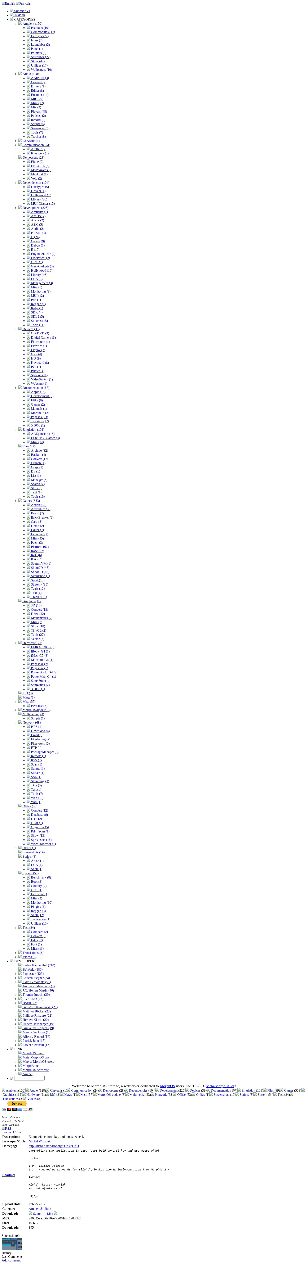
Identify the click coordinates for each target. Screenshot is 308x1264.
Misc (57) (28, 701)
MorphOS (167, 1086)
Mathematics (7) (41, 618)
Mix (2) (35, 107)
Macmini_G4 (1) (41, 660)
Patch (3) (36, 542)
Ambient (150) (32, 23)
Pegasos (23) (39, 417)
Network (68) (31, 722)
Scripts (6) (37, 124)
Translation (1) (40, 919)
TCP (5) (36, 785)
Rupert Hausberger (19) (38, 1024)
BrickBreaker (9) (41, 517)
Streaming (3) (39, 781)
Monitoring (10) (41, 902)
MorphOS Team (33, 1053)
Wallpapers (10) (41, 69)
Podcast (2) (38, 115)
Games (288, 1090)
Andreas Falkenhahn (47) (39, 986)
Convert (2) (38, 82)
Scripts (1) (37, 718)
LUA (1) (36, 865)
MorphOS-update (109, 1094)
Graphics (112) (32, 601)
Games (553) (31, 500)
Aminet (27, 1074)
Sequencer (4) (39, 128)
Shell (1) (36, 869)
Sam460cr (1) (39, 680)
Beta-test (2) (38, 706)
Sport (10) (37, 580)
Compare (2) (39, 932)
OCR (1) (36, 823)
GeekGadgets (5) (42, 266)
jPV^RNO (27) (32, 999)
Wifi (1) (35, 802)
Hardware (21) (32, 643)
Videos (31, 1099)
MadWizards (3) (41, 170)
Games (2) (37, 404)
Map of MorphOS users (38, 1061)
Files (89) (28, 446)
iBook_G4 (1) (40, 651)
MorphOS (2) (39, 413)
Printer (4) (37, 371)
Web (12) (36, 798)
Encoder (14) (39, 94)
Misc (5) (36, 287)
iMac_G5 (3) (39, 655)
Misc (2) (36, 898)
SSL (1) (35, 777)
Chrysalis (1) (31, 141)
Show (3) (36, 488)
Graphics (8, 1094)
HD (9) (35, 358)
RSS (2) (36, 760)
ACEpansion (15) (42, 433)
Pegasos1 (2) (39, 664)
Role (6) (36, 555)
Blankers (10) (39, 28)
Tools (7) (36, 132)
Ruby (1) (36, 308)
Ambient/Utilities (40, 1208)
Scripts (244, 1094)
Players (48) (38, 111)
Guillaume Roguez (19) (38, 1028)
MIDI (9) (36, 99)
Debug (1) (37, 245)
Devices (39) (31, 329)
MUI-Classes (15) (42, 203)
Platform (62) (39, 547)
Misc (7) (36, 622)
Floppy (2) (37, 350)
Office (181, 1094)
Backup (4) (38, 454)
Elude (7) (36, 161)
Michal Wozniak (39, 1141)
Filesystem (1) (40, 341)
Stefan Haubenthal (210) (38, 965)
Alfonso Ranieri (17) (36, 1036)
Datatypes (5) (39, 187)
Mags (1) (28, 697)
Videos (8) (29, 957)
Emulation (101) (33, 429)
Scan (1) (36, 764)
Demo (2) (37, 526)
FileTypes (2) (39, 36)
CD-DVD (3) (39, 333)
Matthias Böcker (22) (36, 1011)
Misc (83, 1094)
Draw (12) (37, 613)
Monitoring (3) (40, 291)
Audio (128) (30, 74)
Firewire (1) (38, 346)
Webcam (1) (38, 383)
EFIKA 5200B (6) (42, 647)
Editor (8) (37, 90)
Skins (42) (37, 61)
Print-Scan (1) (39, 831)
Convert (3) (38, 936)
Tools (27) (37, 634)
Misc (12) (37, 103)
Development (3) (41, 396)
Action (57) (38, 505)
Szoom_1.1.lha (12, 1132)
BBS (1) (36, 726)
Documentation (221, 1090)
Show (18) (37, 626)
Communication (81, 1090)
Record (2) (37, 120)
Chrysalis (56, 1090)
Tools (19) (37, 496)
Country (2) (38, 886)
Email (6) (36, 735)
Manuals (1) (38, 408)
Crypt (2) (36, 467)
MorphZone (30, 1065)
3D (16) (35, 605)
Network (161, 1094)
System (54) (30, 873)
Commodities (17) (42, 32)
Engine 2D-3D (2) (42, 254)
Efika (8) (36, 400)
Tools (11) (37, 325)
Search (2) (37, 484)
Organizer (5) (39, 827)
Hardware (33, 1094)
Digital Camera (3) (43, 337)
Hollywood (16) (41, 270)
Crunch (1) (37, 463)
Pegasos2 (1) (39, 668)
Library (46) (38, 274)
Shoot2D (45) (39, 567)
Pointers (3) (38, 53)
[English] (8, 3)
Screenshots (221, 1094)
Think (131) (38, 597)
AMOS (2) (37, 216)
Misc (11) (37, 948)
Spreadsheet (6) (41, 839)
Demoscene (110, 1090)
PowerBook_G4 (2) (43, 672)
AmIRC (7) (38, 149)
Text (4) (35, 593)
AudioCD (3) (39, 78)
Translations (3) (32, 952)
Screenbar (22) (40, 57)
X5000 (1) (37, 425)
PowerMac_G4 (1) (43, 676)
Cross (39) (37, 241)
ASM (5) (36, 224)
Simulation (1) (40, 576)
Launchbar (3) (40, 44)
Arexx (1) (37, 860)
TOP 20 (19, 15)
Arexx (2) (37, 220)
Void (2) (36, 178)
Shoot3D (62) (39, 572)
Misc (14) (37, 442)
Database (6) (39, 814)
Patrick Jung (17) (33, 1040)
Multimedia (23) (33, 714)
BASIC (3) (38, 233)
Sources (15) (39, 320)
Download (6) (40, 731)
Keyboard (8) (39, 362)
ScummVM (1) (40, 563)
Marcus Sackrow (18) (36, 1032)
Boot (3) (36, 881)
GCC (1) (36, 262)
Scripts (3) (29, 856)
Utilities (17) (39, 65)
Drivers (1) (37, 86)
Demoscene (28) (33, 157)
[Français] (23, 3)
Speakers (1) (39, 375)
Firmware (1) (39, 894)
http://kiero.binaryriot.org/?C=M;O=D (54, 1146)
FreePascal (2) (40, 258)
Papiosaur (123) (33, 973)
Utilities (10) (39, 923)
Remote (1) (38, 756)
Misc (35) (37, 538)
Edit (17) (36, 940)
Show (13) (37, 835)
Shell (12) (37, 915)
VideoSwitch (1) (41, 379)
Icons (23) (37, 40)
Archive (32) (39, 450)
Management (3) (41, 283)
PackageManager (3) (44, 752)
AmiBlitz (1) (39, 212)
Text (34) (28, 927)
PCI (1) (35, 367)
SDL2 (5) (37, 316)
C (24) (35, 237)
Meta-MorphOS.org (35, 1057)
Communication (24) (36, 145)
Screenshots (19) (33, 852)
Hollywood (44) (41, 195)
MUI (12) (37, 295)
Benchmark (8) (40, 877)
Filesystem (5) (40, 743)
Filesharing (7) (40, 739)
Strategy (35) (39, 584)
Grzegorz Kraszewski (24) (40, 1007)
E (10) (34, 249)
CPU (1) (36, 890)
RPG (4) (36, 559)
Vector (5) (37, 639)
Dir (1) (35, 471)
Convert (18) (39, 609)
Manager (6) (38, 480)
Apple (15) (37, 392)
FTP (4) (35, 747)
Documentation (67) (35, 387)
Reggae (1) (38, 304)
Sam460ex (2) (40, 685)
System (262, 1094)
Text (280, 1094)
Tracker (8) (38, 136)
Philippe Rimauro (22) (37, 1015)
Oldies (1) (29, 848)
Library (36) (38, 199)
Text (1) (35, 492)
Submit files (21, 11)
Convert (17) (39, 459)
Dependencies (138, 1090)
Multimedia (137, 1094)
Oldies (200, 1094)
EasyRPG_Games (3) (45, 438)
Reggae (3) (38, 911)
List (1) (35, 475)
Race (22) (37, 551)
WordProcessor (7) (43, 844)
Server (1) (37, 773)
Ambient (11, 1090)
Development (168, 1090)
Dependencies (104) (35, 182)
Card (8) (36, 521)
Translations (10, 1099)
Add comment (11, 1260)
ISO (53, 1094)
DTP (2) (36, 819)
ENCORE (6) (39, 166)
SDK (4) (36, 312)
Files (270, 1090)
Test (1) (35, 789)
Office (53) (29, 806)
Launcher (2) (39, 534)
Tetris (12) (37, 588)
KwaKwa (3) (39, 153)
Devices (195, 1090)
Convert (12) (39, 810)
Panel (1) (36, 48)
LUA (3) (36, 279)
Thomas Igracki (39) (36, 994)
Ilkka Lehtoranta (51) (36, 982)
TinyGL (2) (38, 630)
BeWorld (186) (32, 969)
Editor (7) (37, 530)
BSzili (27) (29, 1003)
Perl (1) (35, 300)
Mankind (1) (39, 174)
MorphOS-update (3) (36, 710)
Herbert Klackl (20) (35, 1019)
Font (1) (36, 944)
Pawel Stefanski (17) (36, 1045)
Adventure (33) (40, 509)
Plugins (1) (37, 906)
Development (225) (35, 207)
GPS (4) (36, 354)
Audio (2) (37, 228)
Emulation (248, 1090)
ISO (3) (27, 693)
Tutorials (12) (39, 421)
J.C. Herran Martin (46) (38, 990)
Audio (34, 1090)
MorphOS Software (35, 1070)
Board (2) (37, 513)
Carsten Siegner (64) (36, 978)
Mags (68, 1094)
